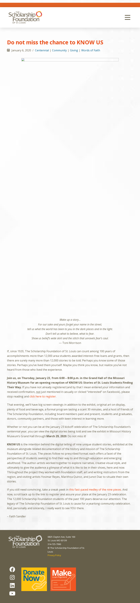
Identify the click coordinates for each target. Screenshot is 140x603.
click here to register (43, 396)
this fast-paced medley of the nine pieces (95, 489)
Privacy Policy (54, 555)
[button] (127, 17)
